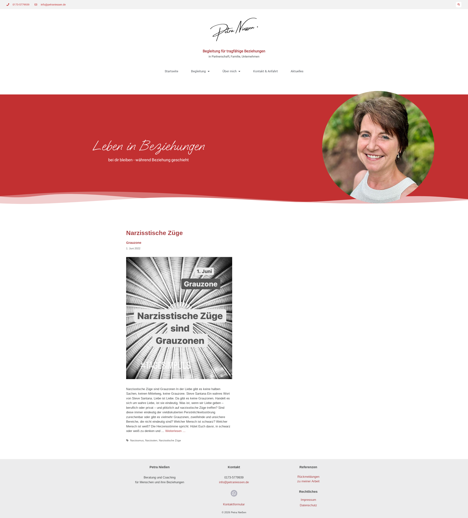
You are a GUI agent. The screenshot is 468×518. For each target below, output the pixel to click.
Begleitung (198, 71)
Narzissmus (137, 440)
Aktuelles (297, 71)
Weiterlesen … (175, 431)
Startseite (171, 71)
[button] (458, 4)
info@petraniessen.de (234, 482)
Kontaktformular (234, 504)
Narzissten (151, 440)
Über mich (229, 71)
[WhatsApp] (234, 493)
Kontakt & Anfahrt (265, 71)
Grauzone (133, 243)
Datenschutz (308, 505)
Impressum (308, 500)
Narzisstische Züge (170, 440)
